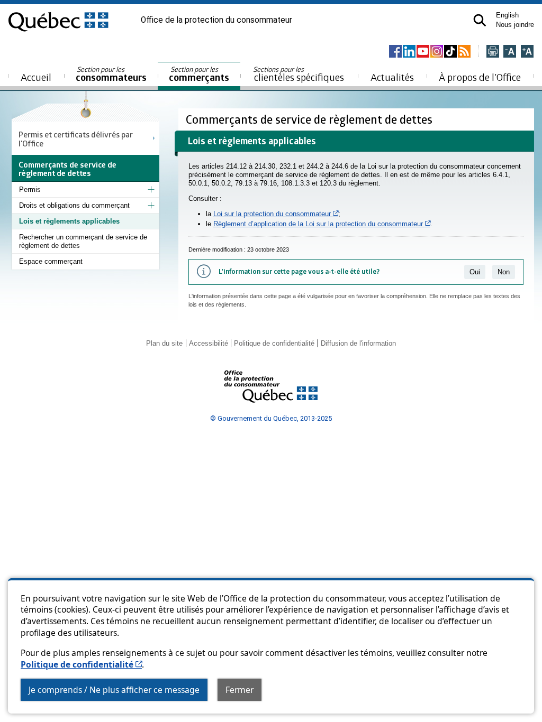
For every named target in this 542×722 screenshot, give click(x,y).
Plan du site (164, 343)
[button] (480, 20)
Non (504, 272)
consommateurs (111, 74)
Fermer (239, 690)
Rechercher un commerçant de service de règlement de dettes (83, 241)
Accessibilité (208, 343)
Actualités (392, 77)
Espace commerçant (51, 261)
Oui (474, 272)
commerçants (199, 74)
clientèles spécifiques (298, 74)
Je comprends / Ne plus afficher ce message (114, 690)
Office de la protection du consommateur (216, 20)
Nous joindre (515, 25)
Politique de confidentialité (81, 664)
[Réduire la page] (509, 52)
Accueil (36, 77)
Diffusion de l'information (358, 343)
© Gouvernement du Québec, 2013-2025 (271, 418)
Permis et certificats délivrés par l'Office (76, 138)
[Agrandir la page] (527, 52)
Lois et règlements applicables (69, 221)
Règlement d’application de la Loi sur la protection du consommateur (321, 224)
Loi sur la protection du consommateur (275, 214)
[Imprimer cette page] (492, 52)
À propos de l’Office (480, 77)
